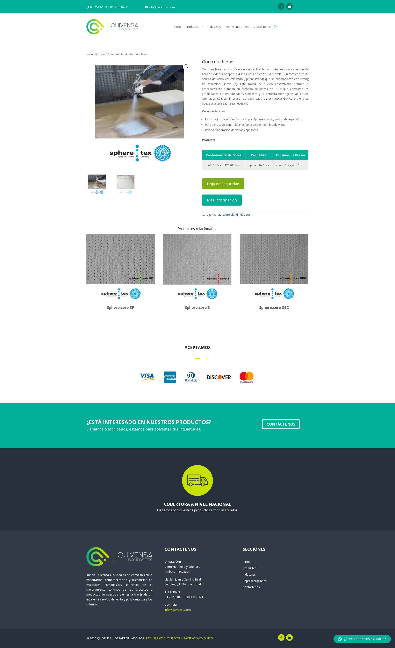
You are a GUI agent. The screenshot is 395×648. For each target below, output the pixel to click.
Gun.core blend (117, 54)
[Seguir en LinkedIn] (289, 6)
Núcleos (100, 54)
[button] (362, 639)
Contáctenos (262, 27)
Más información (222, 200)
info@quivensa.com (178, 610)
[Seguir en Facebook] (281, 6)
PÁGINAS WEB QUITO (198, 638)
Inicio (177, 27)
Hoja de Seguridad (223, 183)
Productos (192, 27)
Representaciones (237, 27)
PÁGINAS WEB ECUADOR (163, 638)
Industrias (214, 27)
